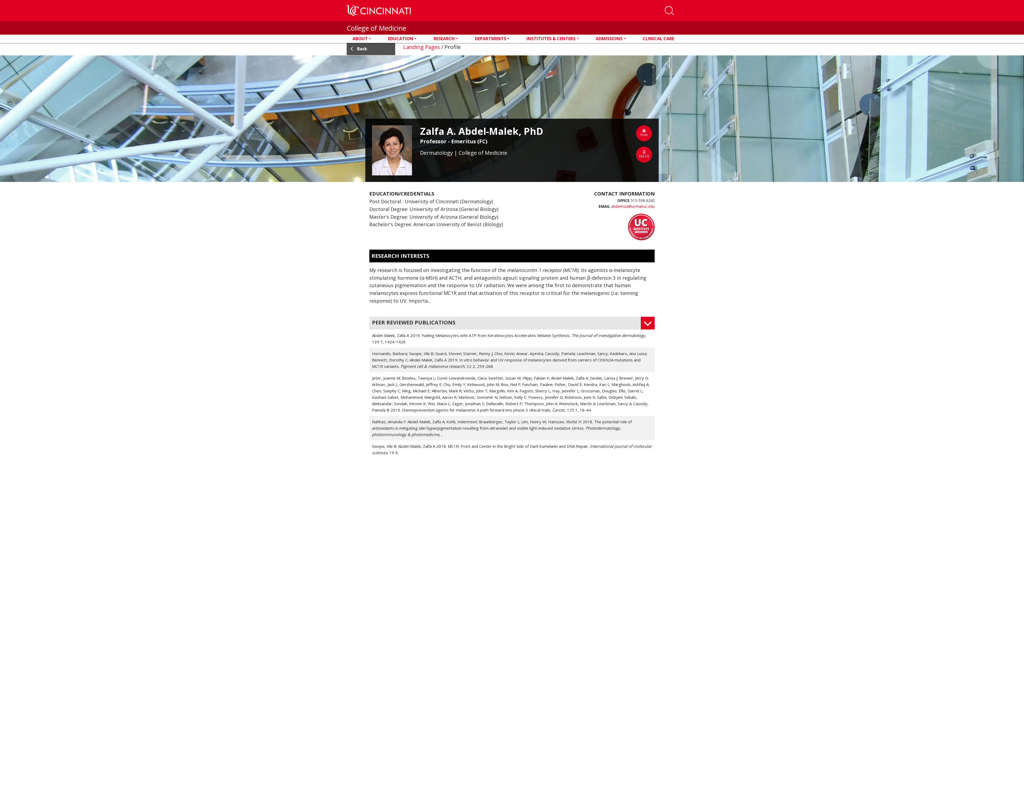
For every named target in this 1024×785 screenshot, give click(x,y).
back (362, 49)
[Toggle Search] (669, 10)
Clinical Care (658, 39)
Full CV (644, 156)
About (360, 39)
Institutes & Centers (550, 39)
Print (644, 135)
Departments (490, 39)
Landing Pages (421, 47)
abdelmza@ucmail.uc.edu (633, 206)
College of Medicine (376, 27)
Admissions (609, 39)
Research (444, 39)
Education (400, 39)
